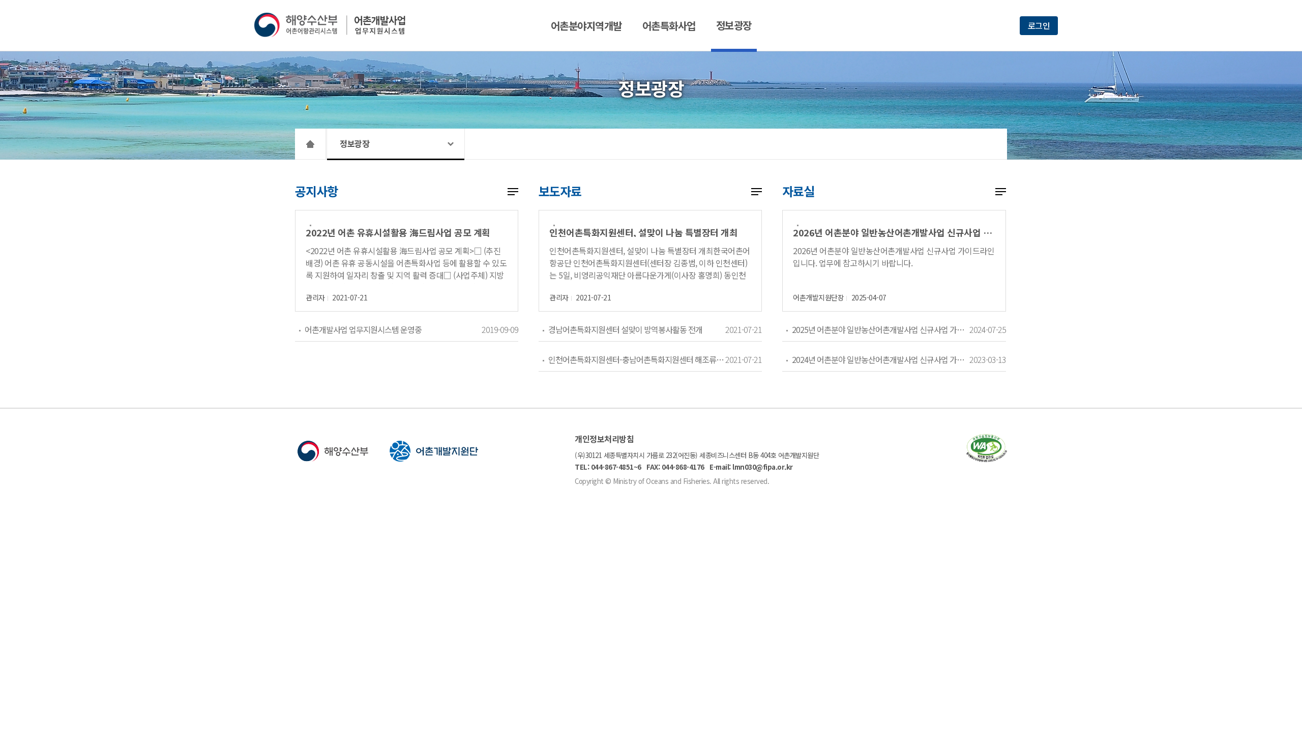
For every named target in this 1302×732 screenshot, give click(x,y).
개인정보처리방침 (604, 438)
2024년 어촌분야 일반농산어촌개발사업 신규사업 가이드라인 (880, 359)
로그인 (1039, 25)
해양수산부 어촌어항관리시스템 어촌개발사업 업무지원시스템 (337, 25)
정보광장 (734, 25)
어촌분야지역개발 (586, 25)
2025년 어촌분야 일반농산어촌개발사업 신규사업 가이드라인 (880, 329)
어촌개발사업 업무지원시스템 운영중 (363, 329)
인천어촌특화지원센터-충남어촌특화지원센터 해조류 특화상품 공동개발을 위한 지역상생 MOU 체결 (636, 359)
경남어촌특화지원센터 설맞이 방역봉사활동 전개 (625, 329)
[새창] (986, 458)
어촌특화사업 (669, 25)
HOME (310, 144)
